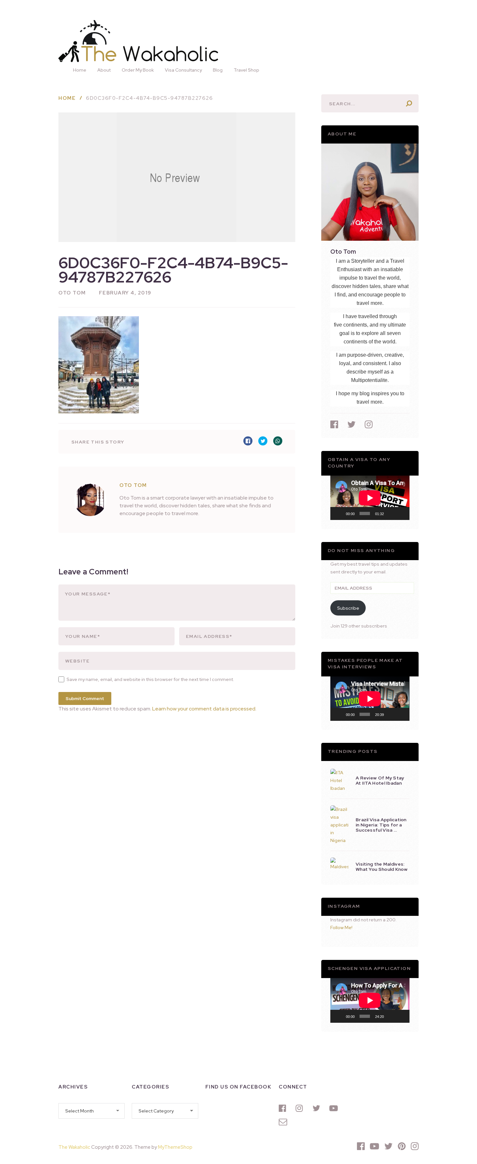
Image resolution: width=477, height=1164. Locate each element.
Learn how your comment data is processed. (204, 708)
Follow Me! (341, 927)
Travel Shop (246, 70)
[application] (370, 498)
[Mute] (391, 513)
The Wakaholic (74, 1147)
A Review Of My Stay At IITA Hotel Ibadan (380, 780)
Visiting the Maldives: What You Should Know (382, 866)
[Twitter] (317, 1108)
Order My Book (138, 70)
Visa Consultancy (183, 70)
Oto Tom (72, 293)
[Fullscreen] (401, 513)
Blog (218, 70)
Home (79, 70)
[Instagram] (301, 1108)
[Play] (339, 513)
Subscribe (348, 608)
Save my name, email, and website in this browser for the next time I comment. (150, 679)
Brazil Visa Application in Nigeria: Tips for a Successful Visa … (381, 825)
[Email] (284, 1122)
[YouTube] (334, 1108)
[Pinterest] (402, 1146)
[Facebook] (284, 1108)
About (104, 70)
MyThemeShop (175, 1147)
